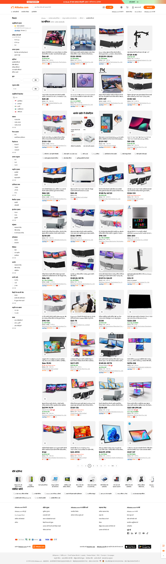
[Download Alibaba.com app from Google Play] (144, 547)
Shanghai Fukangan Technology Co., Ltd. (111, 103)
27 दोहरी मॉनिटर (37, 493)
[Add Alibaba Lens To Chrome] (38, 547)
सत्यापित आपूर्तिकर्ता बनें (132, 522)
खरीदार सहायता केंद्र (104, 511)
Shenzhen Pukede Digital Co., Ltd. (52, 103)
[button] (104, 7)
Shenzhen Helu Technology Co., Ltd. (109, 199)
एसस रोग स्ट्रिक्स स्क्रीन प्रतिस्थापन (74, 493)
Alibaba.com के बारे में (21, 507)
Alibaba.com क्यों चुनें (20, 511)
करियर (16, 522)
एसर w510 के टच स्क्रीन (106, 493)
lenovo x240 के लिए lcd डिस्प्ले (53, 493)
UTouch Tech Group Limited (107, 145)
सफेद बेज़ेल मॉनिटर (68, 158)
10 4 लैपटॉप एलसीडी (41, 498)
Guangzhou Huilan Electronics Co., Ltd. (138, 457)
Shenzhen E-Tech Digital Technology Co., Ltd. (54, 145)
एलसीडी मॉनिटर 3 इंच (55, 498)
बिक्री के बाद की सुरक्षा (48, 522)
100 (113, 465)
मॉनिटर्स (81, 18)
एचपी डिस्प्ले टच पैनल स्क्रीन (111, 154)
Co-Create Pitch (20, 515)
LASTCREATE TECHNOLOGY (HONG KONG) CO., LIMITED (139, 367)
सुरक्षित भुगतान (46, 511)
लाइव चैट (101, 515)
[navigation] (25, 242)
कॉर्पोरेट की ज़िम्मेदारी (19, 518)
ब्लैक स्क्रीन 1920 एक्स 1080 (70, 154)
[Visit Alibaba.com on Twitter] (136, 533)
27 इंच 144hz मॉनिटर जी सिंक (21, 493)
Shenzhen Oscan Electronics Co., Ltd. (82, 104)
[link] (163, 545)
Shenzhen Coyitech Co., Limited (80, 325)
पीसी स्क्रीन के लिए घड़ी (141, 154)
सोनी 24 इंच (85, 154)
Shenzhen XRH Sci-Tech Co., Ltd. (137, 147)
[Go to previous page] (78, 466)
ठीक (36, 80)
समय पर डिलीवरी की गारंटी (49, 518)
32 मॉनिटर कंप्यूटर (91, 493)
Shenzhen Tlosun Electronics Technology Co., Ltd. (111, 241)
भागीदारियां (129, 526)
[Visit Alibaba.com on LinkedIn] (132, 533)
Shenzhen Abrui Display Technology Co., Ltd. (54, 457)
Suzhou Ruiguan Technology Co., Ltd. (138, 282)
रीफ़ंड (100, 522)
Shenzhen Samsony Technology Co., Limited (139, 103)
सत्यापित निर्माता (74, 511)
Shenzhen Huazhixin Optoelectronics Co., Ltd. (54, 240)
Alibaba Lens (23, 546)
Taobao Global (91, 555)
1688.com (63, 555)
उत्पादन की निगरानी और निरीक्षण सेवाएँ (52, 526)
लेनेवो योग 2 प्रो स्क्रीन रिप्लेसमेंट (51, 154)
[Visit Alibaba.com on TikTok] (147, 533)
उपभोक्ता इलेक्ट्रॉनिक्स (54, 18)
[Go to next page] (116, 466)
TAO (98, 555)
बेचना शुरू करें (130, 515)
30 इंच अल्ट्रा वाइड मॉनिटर (139, 493)
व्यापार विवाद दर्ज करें (104, 518)
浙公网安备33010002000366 (114, 561)
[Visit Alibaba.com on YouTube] (143, 533)
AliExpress (56, 555)
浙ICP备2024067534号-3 (132, 561)
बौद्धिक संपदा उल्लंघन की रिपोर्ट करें (107, 526)
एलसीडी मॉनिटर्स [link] (90, 18)
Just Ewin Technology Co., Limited (137, 240)
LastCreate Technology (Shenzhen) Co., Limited (111, 326)
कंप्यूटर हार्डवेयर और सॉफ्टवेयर (69, 18)
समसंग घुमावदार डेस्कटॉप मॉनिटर (51, 158)
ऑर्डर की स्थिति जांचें (132, 518)
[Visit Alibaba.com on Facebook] (128, 533)
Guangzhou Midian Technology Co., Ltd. (110, 62)
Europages (111, 555)
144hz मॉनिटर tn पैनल (122, 493)
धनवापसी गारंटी (46, 515)
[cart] (127, 7)
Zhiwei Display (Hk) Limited (135, 199)
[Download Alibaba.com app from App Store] (130, 547)
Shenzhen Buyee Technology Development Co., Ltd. (139, 326)
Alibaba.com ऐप (101, 546)
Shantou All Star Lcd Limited (79, 197)
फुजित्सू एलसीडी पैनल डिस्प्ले (83, 158)
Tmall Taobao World (73, 555)
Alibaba (43, 18)
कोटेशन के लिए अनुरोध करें (77, 515)
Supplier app (91, 546)
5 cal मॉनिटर (96, 154)
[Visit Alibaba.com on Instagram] (140, 533)
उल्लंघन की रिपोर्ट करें (104, 529)
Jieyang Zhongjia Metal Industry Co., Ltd (139, 60)
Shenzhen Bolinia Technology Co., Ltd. (82, 62)
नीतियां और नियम (47, 529)
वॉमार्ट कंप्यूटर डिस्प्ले (126, 154)
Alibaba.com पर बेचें (132, 511)
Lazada (83, 555)
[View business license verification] (100, 561)
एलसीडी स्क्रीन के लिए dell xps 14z (23, 498)
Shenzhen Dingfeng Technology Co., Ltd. (83, 284)
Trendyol (103, 555)
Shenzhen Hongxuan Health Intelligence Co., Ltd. (111, 457)
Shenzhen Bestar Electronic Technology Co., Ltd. (54, 62)
